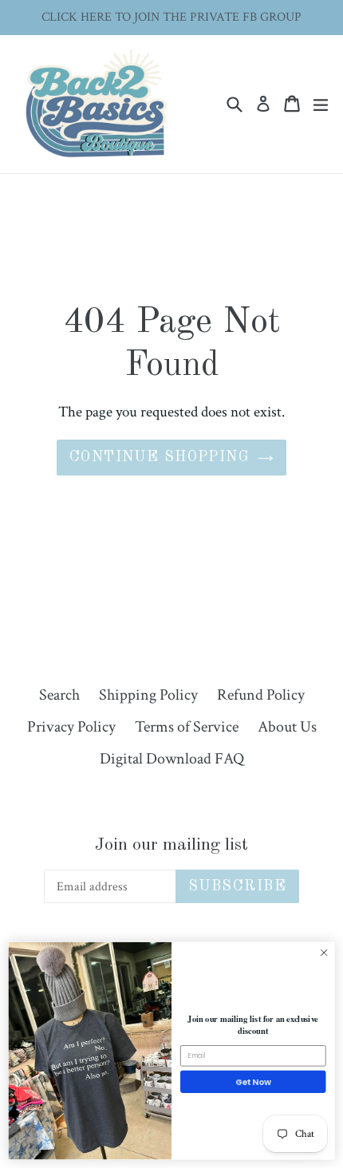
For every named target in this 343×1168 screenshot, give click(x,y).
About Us (287, 726)
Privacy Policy (71, 726)
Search (59, 695)
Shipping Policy (148, 695)
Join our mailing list (171, 845)
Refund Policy (261, 695)
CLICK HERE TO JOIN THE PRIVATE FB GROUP (171, 17)
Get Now (253, 1082)
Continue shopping (159, 457)
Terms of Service (187, 726)
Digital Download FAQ (172, 758)
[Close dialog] (324, 952)
